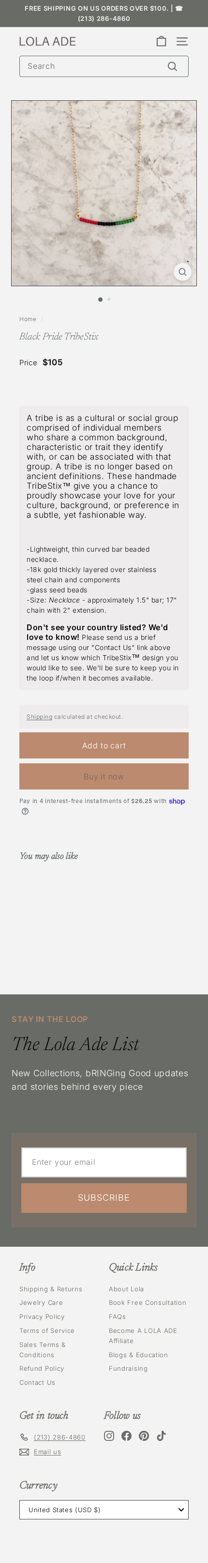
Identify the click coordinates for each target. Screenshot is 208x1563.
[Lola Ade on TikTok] (161, 1435)
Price (28, 362)
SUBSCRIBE (104, 1197)
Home (28, 319)
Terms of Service (47, 1330)
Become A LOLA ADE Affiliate (143, 1336)
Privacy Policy (42, 1316)
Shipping (39, 716)
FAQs (117, 1316)
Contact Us (37, 1382)
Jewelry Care (41, 1302)
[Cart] (161, 41)
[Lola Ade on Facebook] (126, 1435)
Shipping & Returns (51, 1289)
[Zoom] (183, 272)
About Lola (126, 1289)
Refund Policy (41, 1368)
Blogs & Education (138, 1355)
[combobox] (104, 66)
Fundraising (128, 1368)
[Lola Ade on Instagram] (109, 1435)
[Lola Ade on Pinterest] (144, 1435)
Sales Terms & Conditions (42, 1350)
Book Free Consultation (147, 1302)
